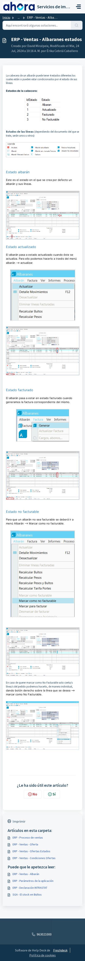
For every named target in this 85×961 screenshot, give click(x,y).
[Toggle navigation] (78, 6)
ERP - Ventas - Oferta (25, 844)
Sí (54, 794)
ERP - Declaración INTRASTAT (30, 888)
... (19, 17)
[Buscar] (77, 25)
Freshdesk (60, 950)
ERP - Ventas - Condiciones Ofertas (34, 858)
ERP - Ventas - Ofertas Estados (31, 851)
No (35, 794)
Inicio (6, 17)
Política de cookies (42, 955)
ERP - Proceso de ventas (28, 837)
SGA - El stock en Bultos (27, 894)
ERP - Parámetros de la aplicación (33, 881)
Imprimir (19, 821)
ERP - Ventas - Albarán (26, 874)
